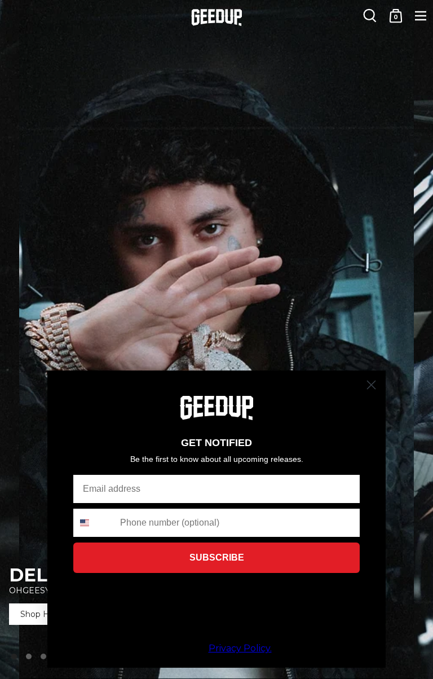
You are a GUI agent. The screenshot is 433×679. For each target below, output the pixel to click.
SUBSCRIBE (216, 557)
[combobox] (94, 522)
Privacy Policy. (240, 648)
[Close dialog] (371, 385)
